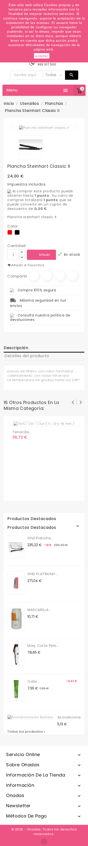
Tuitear (47, 276)
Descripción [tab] (16, 348)
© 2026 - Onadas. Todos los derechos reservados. (44, 831)
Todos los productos (26, 731)
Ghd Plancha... (40, 538)
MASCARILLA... (39, 609)
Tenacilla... (22, 432)
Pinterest (72, 276)
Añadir (44, 254)
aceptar (41, 56)
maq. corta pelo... (43, 645)
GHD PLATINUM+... (42, 573)
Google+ (60, 276)
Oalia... (33, 681)
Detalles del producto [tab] (26, 356)
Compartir (34, 276)
